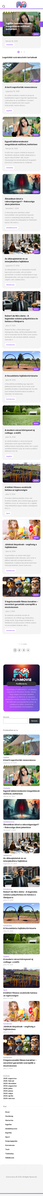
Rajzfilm (8, 1133)
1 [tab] (19, 52)
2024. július (8, 1088)
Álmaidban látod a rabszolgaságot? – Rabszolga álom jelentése (20, 201)
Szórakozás (10, 345)
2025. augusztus (10, 1078)
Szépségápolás (11, 1141)
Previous (2, 24)
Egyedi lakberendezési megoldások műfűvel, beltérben (20, 14)
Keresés (6, 717)
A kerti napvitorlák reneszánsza (21, 87)
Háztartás (9, 44)
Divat (7, 1112)
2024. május (8, 1093)
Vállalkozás (10, 285)
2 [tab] (21, 52)
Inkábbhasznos (11, 228)
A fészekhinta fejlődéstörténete (21, 376)
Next (41, 24)
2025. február (8, 1081)
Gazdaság (9, 1116)
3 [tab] (24, 52)
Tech (7, 1149)
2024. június (8, 1091)
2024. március (9, 1098)
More (36, 34)
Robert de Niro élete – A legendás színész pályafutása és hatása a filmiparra (21, 319)
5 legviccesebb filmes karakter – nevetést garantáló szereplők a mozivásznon (21, 604)
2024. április (8, 1096)
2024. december (9, 1083)
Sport (8, 513)
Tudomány (9, 1154)
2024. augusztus (10, 1086)
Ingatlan (9, 110)
